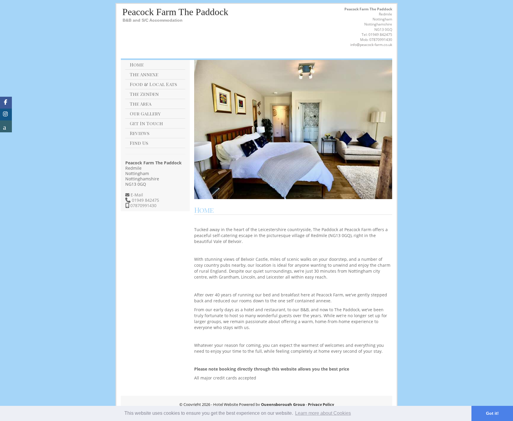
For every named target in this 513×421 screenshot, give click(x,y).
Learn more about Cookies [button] (323, 413)
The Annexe (144, 74)
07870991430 (380, 39)
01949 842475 (380, 34)
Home (137, 64)
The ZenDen (144, 94)
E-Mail (136, 195)
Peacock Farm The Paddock (175, 12)
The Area (140, 104)
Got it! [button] (492, 413)
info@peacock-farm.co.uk (371, 44)
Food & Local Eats (153, 84)
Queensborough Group (283, 404)
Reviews (139, 133)
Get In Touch (146, 123)
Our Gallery (145, 113)
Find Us (139, 143)
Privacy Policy (321, 404)
